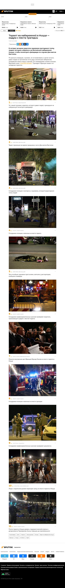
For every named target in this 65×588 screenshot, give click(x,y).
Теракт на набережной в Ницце (47, 534)
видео (47, 551)
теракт (27, 537)
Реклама (37, 565)
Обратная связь (5, 569)
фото (18, 534)
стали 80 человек (26, 63)
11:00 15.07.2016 (13, 41)
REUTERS (16, 142)
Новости (23, 534)
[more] (55, 102)
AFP (15, 230)
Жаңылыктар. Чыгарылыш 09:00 (8, 24)
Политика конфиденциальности (56, 565)
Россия (37, 551)
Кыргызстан (4, 551)
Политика (12, 551)
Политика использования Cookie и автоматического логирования (17, 567)
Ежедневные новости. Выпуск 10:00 (28, 24)
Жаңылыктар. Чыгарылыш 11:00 (47, 23)
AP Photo (16, 102)
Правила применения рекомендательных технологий (49, 567)
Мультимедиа (12, 534)
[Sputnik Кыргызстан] (8, 12)
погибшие (22, 537)
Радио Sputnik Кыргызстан (25, 551)
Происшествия (30, 534)
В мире (36, 534)
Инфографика (60, 551)
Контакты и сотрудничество (27, 565)
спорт (42, 551)
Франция (11, 537)
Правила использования (13, 565)
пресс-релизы (43, 565)
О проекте (3, 565)
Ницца (16, 537)
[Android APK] (5, 574)
